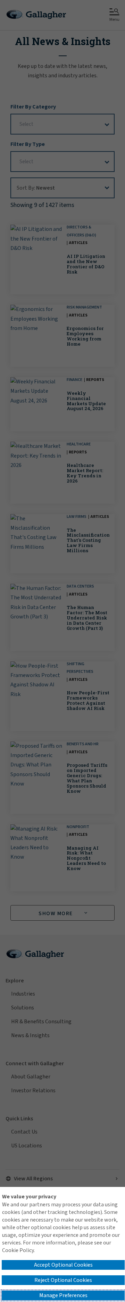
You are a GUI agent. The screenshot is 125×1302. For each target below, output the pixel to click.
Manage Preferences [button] (63, 1295)
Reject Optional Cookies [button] (63, 1280)
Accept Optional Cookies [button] (63, 1265)
